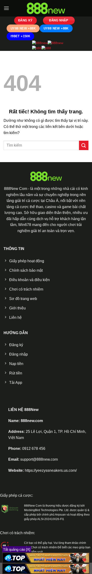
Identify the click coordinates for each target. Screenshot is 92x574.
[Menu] (6, 8)
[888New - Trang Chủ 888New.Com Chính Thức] (46, 8)
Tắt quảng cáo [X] (16, 549)
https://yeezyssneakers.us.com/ (51, 470)
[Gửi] (83, 145)
